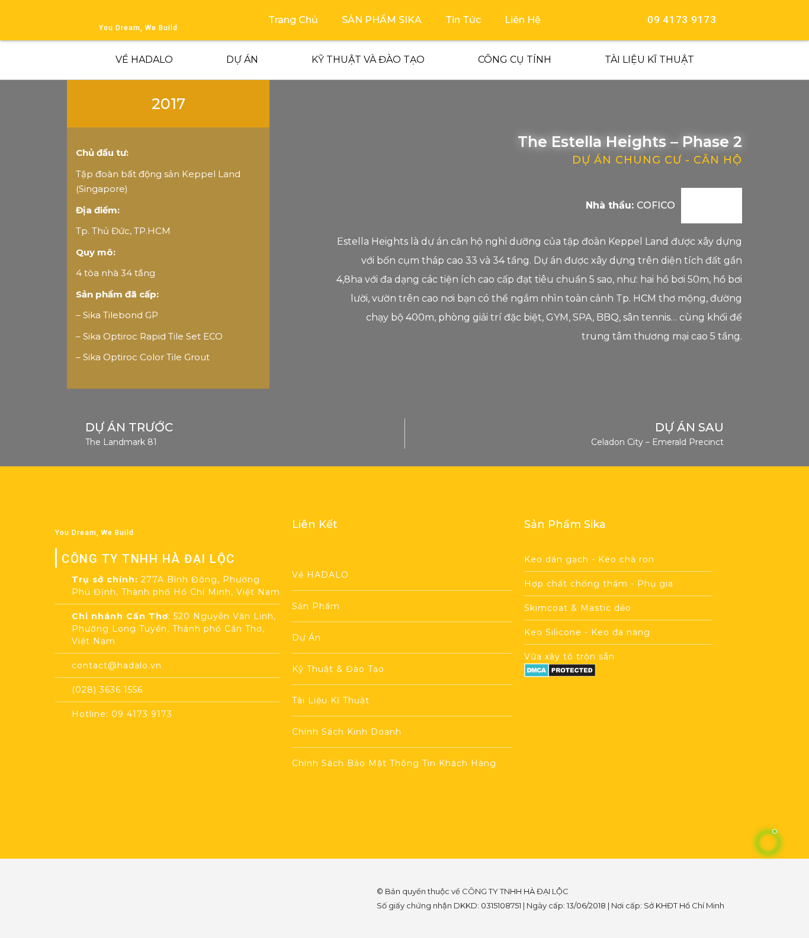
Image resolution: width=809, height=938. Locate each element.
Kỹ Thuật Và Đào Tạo (368, 59)
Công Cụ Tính (514, 59)
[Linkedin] (134, 913)
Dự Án (242, 59)
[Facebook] (102, 879)
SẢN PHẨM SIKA (382, 19)
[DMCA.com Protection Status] (560, 674)
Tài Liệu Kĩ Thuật (649, 59)
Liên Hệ (523, 19)
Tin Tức (463, 19)
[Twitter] (166, 879)
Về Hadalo (144, 59)
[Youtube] (134, 879)
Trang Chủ (293, 19)
